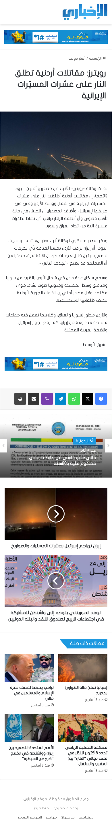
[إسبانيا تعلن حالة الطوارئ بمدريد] (82, 668)
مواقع (51, 817)
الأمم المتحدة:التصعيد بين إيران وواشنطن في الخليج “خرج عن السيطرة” (31, 753)
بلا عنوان (68, 817)
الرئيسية (96, 58)
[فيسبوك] (101, 399)
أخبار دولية (77, 58)
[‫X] (87, 399)
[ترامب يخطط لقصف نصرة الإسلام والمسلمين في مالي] (29, 668)
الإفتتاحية (86, 817)
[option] (56, 446)
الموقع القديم (30, 817)
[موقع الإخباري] (85, 12)
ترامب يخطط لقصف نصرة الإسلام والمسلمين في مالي (32, 693)
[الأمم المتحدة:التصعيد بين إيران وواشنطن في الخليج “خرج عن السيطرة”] (29, 728)
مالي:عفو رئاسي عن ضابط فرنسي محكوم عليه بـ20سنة (62, 460)
